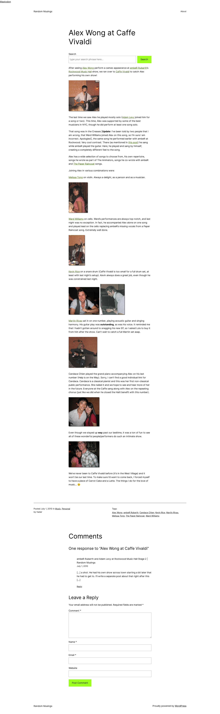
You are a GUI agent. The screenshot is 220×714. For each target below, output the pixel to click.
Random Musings (43, 11)
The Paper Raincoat (84, 163)
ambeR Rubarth (138, 68)
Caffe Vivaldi (122, 71)
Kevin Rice (74, 271)
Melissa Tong (76, 177)
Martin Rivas (75, 320)
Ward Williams (76, 219)
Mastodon (5, 1)
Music (58, 508)
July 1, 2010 (82, 566)
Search (72, 54)
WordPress (180, 706)
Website (73, 668)
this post (133, 142)
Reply (79, 586)
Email (72, 655)
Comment (75, 610)
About (183, 11)
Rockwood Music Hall (80, 71)
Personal (66, 508)
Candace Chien (147, 512)
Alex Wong (88, 68)
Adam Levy (128, 117)
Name (73, 642)
